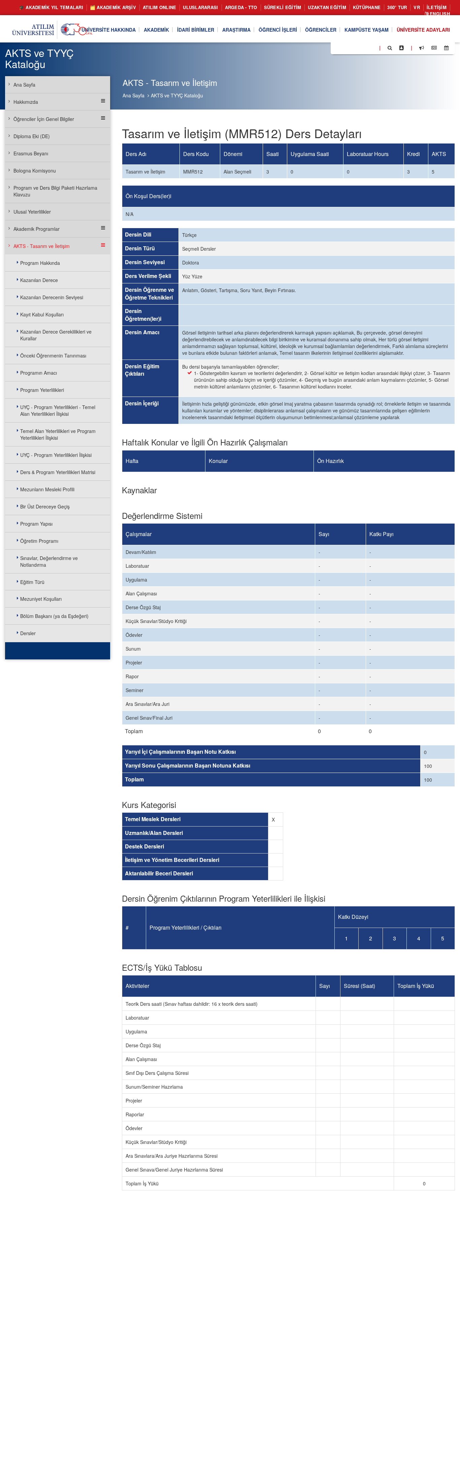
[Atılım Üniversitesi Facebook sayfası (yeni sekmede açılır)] (337, 47)
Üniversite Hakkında (108, 29)
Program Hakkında (40, 262)
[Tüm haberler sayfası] (434, 48)
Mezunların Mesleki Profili (47, 489)
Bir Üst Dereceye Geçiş (45, 506)
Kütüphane (367, 7)
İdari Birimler (195, 29)
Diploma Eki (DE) (31, 136)
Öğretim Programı (39, 540)
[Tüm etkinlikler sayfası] (446, 48)
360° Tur (397, 7)
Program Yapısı (36, 523)
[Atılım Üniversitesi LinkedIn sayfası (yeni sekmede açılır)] (354, 47)
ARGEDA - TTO (241, 7)
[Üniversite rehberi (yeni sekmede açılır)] (401, 48)
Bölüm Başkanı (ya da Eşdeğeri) (54, 616)
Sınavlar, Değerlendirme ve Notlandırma (49, 561)
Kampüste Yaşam (366, 29)
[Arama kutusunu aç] (390, 48)
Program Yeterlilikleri (42, 389)
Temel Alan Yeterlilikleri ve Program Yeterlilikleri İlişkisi (58, 434)
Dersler (28, 633)
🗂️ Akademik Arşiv (113, 7)
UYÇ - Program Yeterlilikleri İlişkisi (56, 455)
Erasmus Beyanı (30, 153)
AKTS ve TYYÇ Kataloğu (177, 95)
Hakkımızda (25, 101)
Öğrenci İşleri (278, 29)
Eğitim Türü (32, 582)
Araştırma (236, 29)
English (439, 13)
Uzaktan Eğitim (327, 7)
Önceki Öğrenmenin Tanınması (53, 355)
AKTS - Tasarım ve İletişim (41, 246)
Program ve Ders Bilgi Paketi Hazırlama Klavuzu (55, 191)
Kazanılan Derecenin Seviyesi (51, 297)
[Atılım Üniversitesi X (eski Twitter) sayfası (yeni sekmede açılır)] (346, 48)
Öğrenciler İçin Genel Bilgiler (43, 119)
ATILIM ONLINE (159, 7)
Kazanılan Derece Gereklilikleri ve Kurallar (56, 335)
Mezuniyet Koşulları (41, 598)
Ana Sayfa (133, 95)
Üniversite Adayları (423, 29)
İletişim (437, 7)
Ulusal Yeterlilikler (32, 211)
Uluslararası (200, 7)
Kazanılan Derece (39, 280)
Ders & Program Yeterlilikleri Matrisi (57, 472)
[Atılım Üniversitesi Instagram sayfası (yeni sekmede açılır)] (362, 47)
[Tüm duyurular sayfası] (421, 48)
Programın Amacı (38, 372)
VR (417, 7)
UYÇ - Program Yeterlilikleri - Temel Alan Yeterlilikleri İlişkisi (57, 410)
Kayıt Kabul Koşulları (42, 314)
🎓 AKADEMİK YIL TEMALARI (51, 7)
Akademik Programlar (36, 228)
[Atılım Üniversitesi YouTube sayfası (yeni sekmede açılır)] (371, 47)
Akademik (156, 29)
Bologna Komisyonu (34, 170)
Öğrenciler (320, 29)
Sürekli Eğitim (282, 7)
